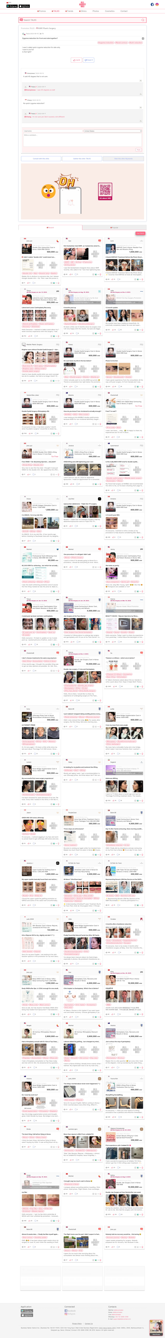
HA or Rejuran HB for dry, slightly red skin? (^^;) (38, 935)
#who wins (68, 1007)
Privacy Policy (77, 1323)
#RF (72, 262)
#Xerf (76, 770)
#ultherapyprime (28, 741)
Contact (124, 11)
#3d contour (84, 1058)
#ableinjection (91, 1150)
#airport (67, 1250)
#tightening (69, 901)
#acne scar (78, 895)
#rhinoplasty (43, 1111)
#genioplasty (69, 1004)
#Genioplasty (69, 688)
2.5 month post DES (112, 515)
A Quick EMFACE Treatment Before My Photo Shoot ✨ (124, 257)
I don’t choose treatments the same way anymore (39, 658)
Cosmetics (109, 11)
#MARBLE (68, 414)
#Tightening (87, 262)
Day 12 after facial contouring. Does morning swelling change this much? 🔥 (124, 829)
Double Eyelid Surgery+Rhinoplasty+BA (35, 411)
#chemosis (35, 326)
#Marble (86, 377)
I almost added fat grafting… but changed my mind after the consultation (81, 1041)
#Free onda (111, 427)
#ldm (117, 895)
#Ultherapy (68, 770)
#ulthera (26, 834)
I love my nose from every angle (117, 725)
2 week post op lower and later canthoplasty (37, 616)
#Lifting (78, 262)
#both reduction (135, 43)
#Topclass (26, 1058)
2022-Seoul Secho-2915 (107, 1328)
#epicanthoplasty (71, 324)
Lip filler (24, 1192)
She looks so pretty (112, 565)
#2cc (40, 1208)
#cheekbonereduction (114, 943)
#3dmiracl (78, 901)
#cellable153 (80, 1150)
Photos (96, 11)
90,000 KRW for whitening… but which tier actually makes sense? (39, 565)
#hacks (131, 632)
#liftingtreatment (28, 744)
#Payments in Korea (71, 1184)
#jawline (54, 273)
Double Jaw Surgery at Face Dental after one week (123, 1192)
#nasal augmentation (30, 1111)
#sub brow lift (27, 366)
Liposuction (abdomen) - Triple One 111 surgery (80, 504)
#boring (124, 1237)
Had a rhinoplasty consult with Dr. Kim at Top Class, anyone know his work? (39, 1041)
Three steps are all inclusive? (74, 829)
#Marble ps (95, 377)
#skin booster (27, 951)
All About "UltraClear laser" (73, 879)
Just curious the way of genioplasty (118, 1041)
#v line (126, 845)
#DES (75, 414)
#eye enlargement (113, 582)
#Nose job (53, 1058)
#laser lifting (111, 677)
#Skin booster (69, 1100)
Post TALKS (140, 233)
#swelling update (41, 1237)
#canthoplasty (41, 632)
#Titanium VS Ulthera (114, 674)
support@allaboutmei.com (122, 1319)
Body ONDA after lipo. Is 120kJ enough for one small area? (40, 988)
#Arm (118, 427)
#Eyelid (25, 895)
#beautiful (134, 582)
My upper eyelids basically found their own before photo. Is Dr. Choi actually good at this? (39, 879)
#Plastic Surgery (77, 557)
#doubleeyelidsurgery (86, 324)
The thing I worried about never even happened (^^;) (82, 1084)
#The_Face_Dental (71, 691)
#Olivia (32, 1137)
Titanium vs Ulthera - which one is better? (120, 658)
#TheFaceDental (70, 685)
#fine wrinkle (88, 895)
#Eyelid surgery (75, 377)
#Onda (25, 1004)
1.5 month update (112, 307)
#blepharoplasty (50, 366)
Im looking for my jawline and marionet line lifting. (81, 767)
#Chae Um (48, 1208)
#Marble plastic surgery (133, 478)
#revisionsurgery (28, 794)
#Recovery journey (92, 717)
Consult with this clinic (41, 159)
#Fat (31, 895)
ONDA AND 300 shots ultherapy (33, 818)
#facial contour (121, 43)
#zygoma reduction (105, 43)
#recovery (26, 326)
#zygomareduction (129, 940)
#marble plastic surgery (31, 371)
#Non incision (84, 414)
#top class (93, 1058)
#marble (128, 377)
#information (121, 677)
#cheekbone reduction (114, 845)
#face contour (28, 1237)
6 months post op (70, 307)
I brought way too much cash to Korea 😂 (78, 1181)
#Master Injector (37, 1211)
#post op (51, 632)
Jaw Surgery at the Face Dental (74, 616)
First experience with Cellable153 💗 (118, 1145)
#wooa (116, 632)
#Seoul (119, 481)
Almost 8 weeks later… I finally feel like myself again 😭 (39, 1234)
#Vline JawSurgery (113, 744)
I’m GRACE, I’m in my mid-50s (32, 515)
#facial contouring (71, 717)
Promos (42, 11)
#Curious (121, 1058)
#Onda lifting (27, 465)
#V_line (84, 688)
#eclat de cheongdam (84, 898)
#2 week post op (29, 632)
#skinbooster (69, 1150)
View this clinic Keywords (123, 159)
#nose (67, 1058)
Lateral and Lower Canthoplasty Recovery (36, 307)
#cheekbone (117, 940)
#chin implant (80, 1004)
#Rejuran (79, 1100)
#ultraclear (68, 895)
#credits (124, 632)
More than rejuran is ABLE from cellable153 (79, 1134)
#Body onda (33, 1004)
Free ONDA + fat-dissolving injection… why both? (39, 462)
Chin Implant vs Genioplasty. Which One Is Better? (81, 988)
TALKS (56, 11)
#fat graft (74, 1058)
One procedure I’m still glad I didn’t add (77, 554)
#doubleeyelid (119, 377)
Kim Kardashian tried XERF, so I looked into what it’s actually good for (81, 246)
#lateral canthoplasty (30, 324)
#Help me (38, 895)
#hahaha (132, 1237)
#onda (33, 834)
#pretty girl (125, 582)
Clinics (84, 11)
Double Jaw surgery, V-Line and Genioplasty (79, 669)
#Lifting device (70, 265)
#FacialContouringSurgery (127, 741)
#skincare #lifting (112, 778)
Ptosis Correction (112, 361)
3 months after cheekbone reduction (118, 924)
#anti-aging (38, 366)
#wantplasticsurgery (43, 794)
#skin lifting (27, 661)
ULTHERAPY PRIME (28, 725)
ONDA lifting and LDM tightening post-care (78, 462)
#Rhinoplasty (111, 741)
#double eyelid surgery (115, 478)
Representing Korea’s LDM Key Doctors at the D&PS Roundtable (123, 879)
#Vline (78, 688)
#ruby (109, 940)
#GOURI (25, 531)
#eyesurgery (111, 481)
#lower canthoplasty (46, 324)
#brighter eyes (28, 368)
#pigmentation (70, 898)
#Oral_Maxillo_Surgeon (87, 691)
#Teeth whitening (29, 582)
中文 (9, 2)
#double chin (27, 273)
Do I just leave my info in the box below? (77, 361)
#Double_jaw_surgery (85, 685)
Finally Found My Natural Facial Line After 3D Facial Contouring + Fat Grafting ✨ (81, 935)
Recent (51, 227)
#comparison (91, 1004)
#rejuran (109, 632)
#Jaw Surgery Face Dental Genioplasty (78, 632)
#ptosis (109, 377)
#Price (46, 582)
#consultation (37, 661)
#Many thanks (41, 1137)
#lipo (35, 273)
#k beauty (110, 895)
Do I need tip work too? (30, 1095)
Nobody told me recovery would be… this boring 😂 (123, 1234)
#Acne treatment (70, 845)
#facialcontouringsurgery (73, 951)
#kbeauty (52, 741)
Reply (139, 150)
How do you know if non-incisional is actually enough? (82, 411)
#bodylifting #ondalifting (114, 1095)
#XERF (67, 262)
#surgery (127, 943)
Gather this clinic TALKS (82, 159)
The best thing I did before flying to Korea (36, 1134)
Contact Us (89, 1323)
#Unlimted (26, 1211)
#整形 (108, 1004)
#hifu (45, 741)
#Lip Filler (33, 1208)
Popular (115, 227)
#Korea (67, 557)
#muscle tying (44, 273)
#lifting (32, 531)
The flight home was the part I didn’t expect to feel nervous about (81, 1234)
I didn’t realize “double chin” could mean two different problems (38, 257)
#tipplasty (53, 1111)
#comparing (127, 674)
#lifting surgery (40, 368)
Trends (70, 11)
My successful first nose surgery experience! (37, 778)
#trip (80, 1250)
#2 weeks (26, 635)
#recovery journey (113, 1237)
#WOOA (25, 1208)
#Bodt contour (45, 1004)
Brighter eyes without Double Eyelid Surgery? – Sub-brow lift (40, 349)
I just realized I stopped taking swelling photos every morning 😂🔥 (82, 714)
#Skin (39, 531)
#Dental (39, 582)
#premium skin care (128, 895)
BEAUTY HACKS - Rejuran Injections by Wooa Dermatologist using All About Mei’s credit (121, 616)
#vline (86, 951)
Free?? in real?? (111, 411)
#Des (66, 377)
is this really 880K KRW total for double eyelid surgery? (121, 462)
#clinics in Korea (50, 661)
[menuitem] (9, 2)
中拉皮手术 (109, 988)
